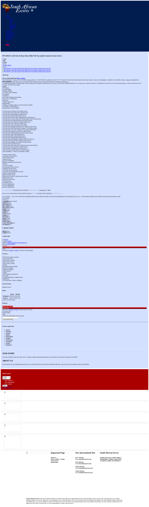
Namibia (8, 338)
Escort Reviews (10, 34)
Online (11, 29)
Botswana (8, 331)
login (16, 250)
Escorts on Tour (10, 32)
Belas (18, 78)
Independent (12, 26)
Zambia (8, 343)
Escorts (8, 17)
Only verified (8, 384)
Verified (11, 28)
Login (7, 45)
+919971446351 (6, 65)
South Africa (9, 340)
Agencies (8, 31)
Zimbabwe (9, 345)
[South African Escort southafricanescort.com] (19, 11)
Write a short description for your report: (13, 316)
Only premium (8, 380)
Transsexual (12, 25)
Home (7, 15)
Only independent (9, 382)
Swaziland (9, 341)
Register (8, 43)
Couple (11, 22)
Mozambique (9, 336)
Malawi (8, 335)
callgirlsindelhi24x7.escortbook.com (17, 242)
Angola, (23, 78)
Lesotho (8, 333)
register (11, 250)
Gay (10, 23)
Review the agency (7, 306)
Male (10, 20)
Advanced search (7, 387)
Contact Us (9, 39)
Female (11, 19)
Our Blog (8, 37)
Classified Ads (10, 36)
